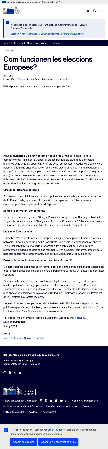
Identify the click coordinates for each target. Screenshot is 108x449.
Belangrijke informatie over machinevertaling (61, 33)
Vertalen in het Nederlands (24, 33)
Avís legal (33, 412)
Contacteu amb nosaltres (85, 400)
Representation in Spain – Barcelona (24, 338)
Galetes (87, 406)
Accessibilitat (49, 412)
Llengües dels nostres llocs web (62, 406)
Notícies (10, 50)
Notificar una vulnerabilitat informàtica (22, 406)
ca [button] (88, 11)
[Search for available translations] (84, 318)
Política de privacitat (13, 412)
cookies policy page (53, 429)
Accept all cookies (23, 441)
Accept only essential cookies (58, 441)
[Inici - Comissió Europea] (12, 10)
